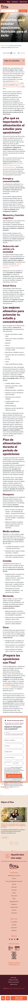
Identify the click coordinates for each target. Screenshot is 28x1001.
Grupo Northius (7, 767)
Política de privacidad (13, 982)
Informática (14, 913)
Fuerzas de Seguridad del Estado (14, 881)
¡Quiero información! (14, 776)
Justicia (14, 892)
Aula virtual (23, 1)
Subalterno (14, 904)
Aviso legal (13, 977)
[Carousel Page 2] (13, 850)
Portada (3, 45)
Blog (8, 1)
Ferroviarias (14, 895)
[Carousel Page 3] (14, 850)
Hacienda (14, 890)
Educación (14, 887)
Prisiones (14, 910)
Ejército (14, 884)
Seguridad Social (14, 901)
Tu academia (14, 921)
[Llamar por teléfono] (3, 998)
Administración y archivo (14, 875)
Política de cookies (13, 979)
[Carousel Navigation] (14, 843)
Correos (14, 878)
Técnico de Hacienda (15, 86)
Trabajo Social (14, 907)
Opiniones (14, 930)
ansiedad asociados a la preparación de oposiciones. (12, 265)
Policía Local (16, 83)
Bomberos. (13, 167)
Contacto (15, 1)
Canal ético (14, 927)
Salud (14, 898)
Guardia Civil (12, 165)
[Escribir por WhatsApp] (8, 998)
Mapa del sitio (13, 984)
